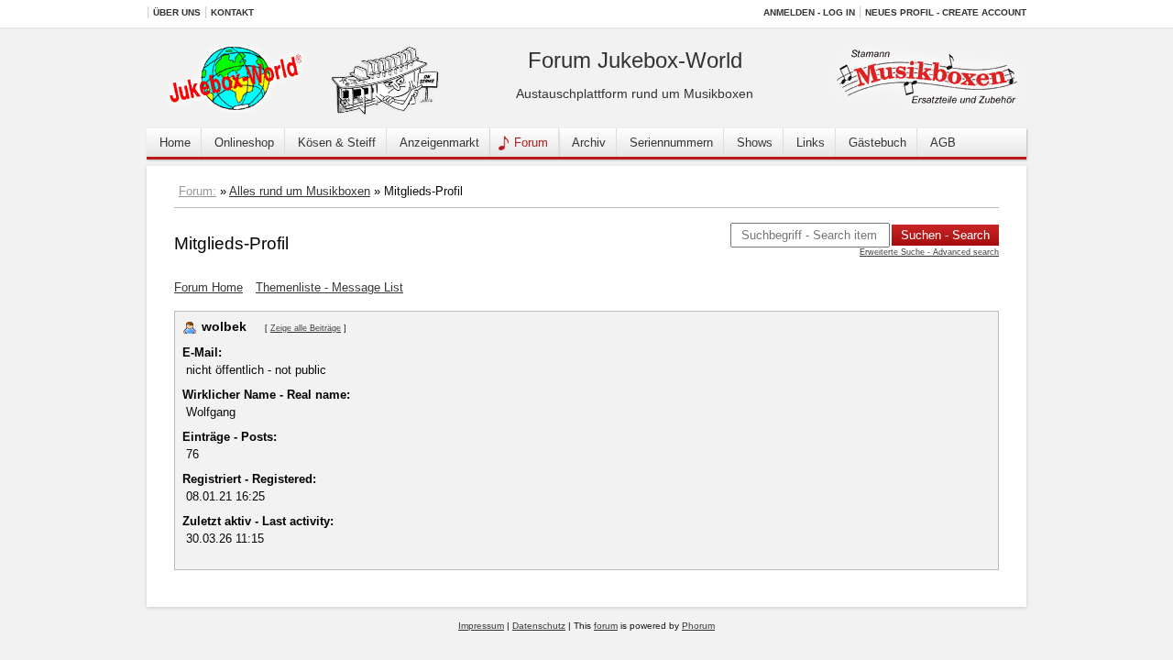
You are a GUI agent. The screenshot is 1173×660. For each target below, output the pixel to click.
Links (810, 142)
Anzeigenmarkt (439, 142)
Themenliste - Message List (329, 287)
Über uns (177, 12)
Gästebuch (877, 142)
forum (606, 626)
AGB (943, 142)
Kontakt (232, 12)
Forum (531, 142)
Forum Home (208, 287)
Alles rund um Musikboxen (299, 191)
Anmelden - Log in (809, 12)
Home (175, 142)
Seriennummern (671, 142)
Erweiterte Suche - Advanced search (929, 252)
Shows (755, 142)
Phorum (698, 626)
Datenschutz (538, 626)
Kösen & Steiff (337, 142)
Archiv (589, 142)
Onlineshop (244, 142)
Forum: (197, 191)
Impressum (481, 626)
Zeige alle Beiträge (305, 328)
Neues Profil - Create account (945, 12)
